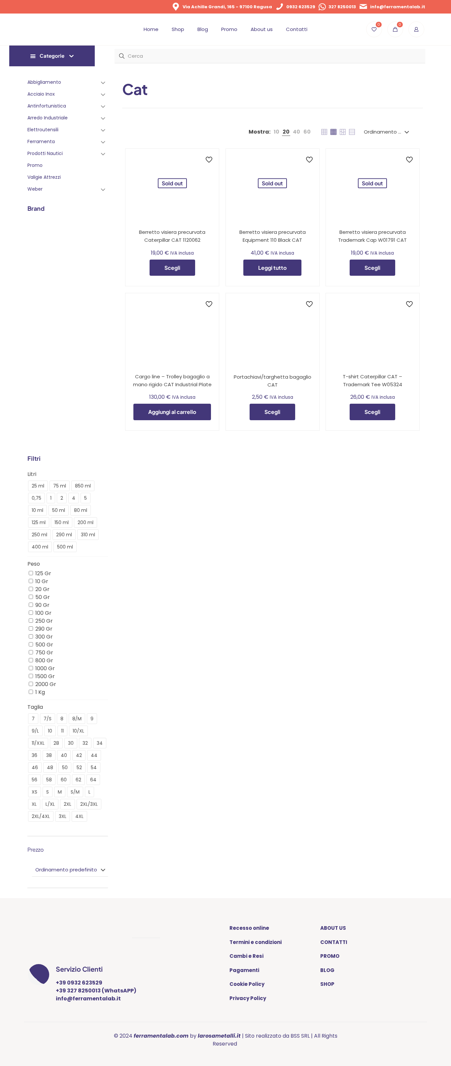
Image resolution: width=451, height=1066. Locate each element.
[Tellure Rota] (57, 435)
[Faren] (78, 309)
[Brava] (78, 258)
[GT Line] (57, 334)
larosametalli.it (219, 1036)
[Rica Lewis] (99, 410)
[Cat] (36, 283)
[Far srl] (57, 309)
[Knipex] (36, 359)
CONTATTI (333, 942)
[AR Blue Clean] (36, 258)
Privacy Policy (247, 998)
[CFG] (57, 283)
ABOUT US (333, 928)
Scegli (172, 267)
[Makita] (99, 359)
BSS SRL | (302, 1036)
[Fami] (36, 309)
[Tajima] (36, 435)
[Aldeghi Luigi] (99, 233)
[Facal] (99, 283)
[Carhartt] (99, 258)
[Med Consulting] (36, 385)
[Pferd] (36, 410)
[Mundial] (57, 385)
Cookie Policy (246, 984)
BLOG (327, 970)
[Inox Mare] (99, 334)
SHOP (327, 984)
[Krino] (57, 359)
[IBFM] (78, 334)
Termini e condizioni (255, 942)
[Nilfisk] (78, 385)
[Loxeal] (78, 359)
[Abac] (57, 233)
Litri (31, 474)
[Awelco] (57, 258)
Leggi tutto (272, 267)
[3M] (36, 233)
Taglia (35, 707)
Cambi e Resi (246, 956)
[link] (276, 132)
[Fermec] (99, 309)
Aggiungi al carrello (172, 411)
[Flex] (36, 334)
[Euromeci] (78, 283)
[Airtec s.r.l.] (78, 233)
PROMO (329, 956)
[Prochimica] (78, 410)
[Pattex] (99, 385)
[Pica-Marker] (57, 410)
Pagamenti (244, 970)
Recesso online (249, 928)
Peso (33, 564)
